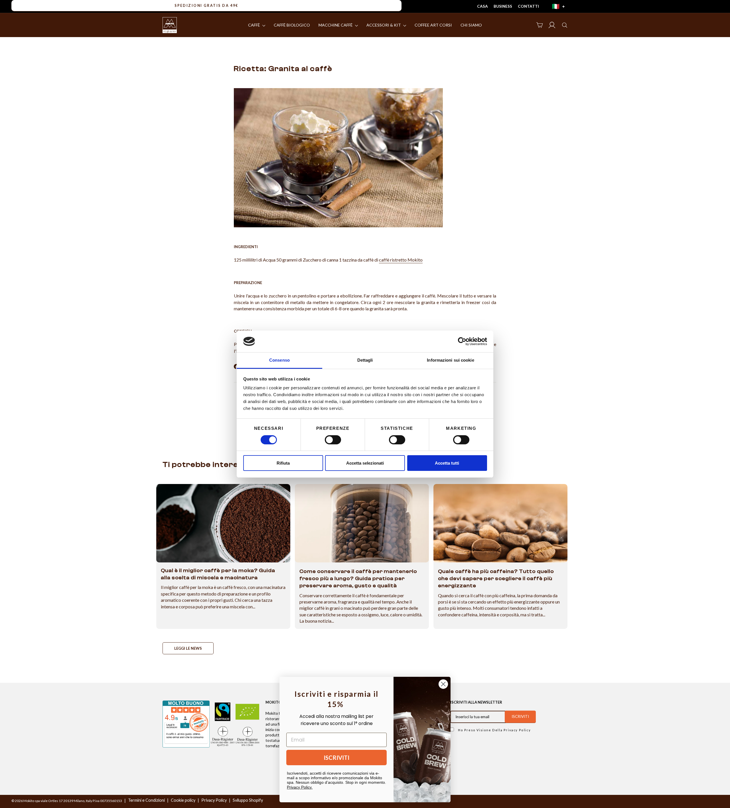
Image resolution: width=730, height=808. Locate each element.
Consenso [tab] (279, 360)
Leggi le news (188, 648)
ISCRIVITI (336, 757)
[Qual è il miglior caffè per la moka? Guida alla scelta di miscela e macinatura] (223, 523)
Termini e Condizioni (146, 800)
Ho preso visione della (494, 730)
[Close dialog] (443, 684)
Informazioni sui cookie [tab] (450, 360)
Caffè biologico (292, 25)
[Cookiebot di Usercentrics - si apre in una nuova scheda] (462, 341)
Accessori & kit (384, 25)
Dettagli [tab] (365, 360)
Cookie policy (183, 800)
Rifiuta (283, 463)
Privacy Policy (517, 730)
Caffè (254, 25)
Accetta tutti (447, 463)
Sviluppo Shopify (248, 800)
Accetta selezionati (365, 463)
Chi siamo (471, 25)
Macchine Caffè (336, 25)
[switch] (333, 439)
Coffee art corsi (433, 25)
